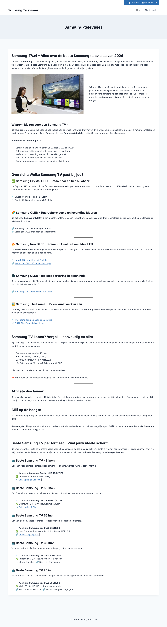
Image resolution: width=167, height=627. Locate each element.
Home (139, 10)
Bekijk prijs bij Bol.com (30, 480)
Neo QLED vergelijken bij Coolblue (31, 260)
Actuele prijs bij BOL (29, 534)
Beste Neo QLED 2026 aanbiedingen (33, 263)
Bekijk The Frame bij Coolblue (29, 323)
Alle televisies (151, 10)
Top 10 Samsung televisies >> (142, 2)
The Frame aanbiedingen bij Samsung (33, 320)
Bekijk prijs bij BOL (28, 507)
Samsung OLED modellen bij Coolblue (33, 291)
